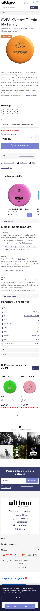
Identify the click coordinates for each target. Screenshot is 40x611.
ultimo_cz (21, 529)
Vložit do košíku (21, 146)
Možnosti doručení (10, 134)
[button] (3, 200)
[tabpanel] (10, 392)
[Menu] (37, 2)
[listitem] (19, 200)
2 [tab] (19, 415)
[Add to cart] (29, 215)
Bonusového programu (26, 156)
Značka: (6, 168)
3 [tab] (20, 415)
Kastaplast (35, 336)
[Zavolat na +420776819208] (25, 3)
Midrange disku (27, 243)
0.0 (38, 332)
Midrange (36, 308)
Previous (33, 368)
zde (27, 593)
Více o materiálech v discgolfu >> (15, 271)
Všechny (36, 312)
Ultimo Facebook (21, 526)
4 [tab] (22, 415)
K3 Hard (36, 340)
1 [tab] (17, 415)
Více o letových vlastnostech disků (16, 250)
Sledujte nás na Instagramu (20, 430)
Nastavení (20, 598)
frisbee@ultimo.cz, (9, 290)
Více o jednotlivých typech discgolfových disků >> (21, 247)
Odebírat (32, 481)
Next (37, 368)
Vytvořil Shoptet (21, 567)
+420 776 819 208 (22, 519)
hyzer (14, 85)
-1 (38, 328)
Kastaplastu (21, 259)
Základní (36, 343)
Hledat (34, 8)
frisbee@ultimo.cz (21, 515)
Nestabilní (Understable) (31, 316)
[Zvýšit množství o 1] (37, 136)
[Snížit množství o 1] (37, 139)
